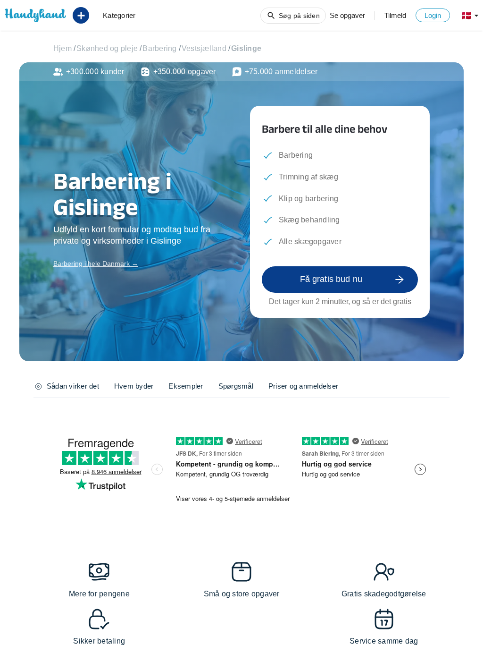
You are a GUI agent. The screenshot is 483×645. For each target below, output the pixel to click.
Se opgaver (347, 15)
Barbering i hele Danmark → (95, 263)
